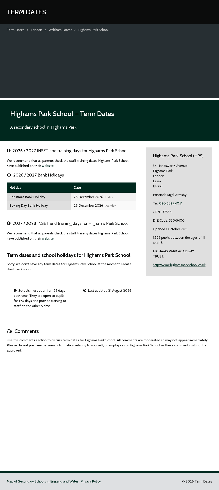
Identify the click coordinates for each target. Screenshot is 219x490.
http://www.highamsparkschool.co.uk (179, 265)
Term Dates (26, 12)
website (48, 166)
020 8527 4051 (170, 203)
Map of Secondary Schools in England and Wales (42, 481)
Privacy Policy (91, 481)
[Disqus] (109, 409)
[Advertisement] (109, 68)
